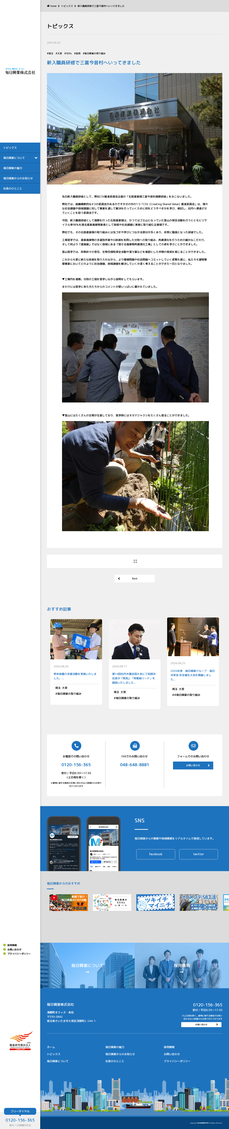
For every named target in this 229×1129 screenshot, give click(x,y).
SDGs (69, 53)
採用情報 (12, 945)
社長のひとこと (12, 188)
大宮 (59, 53)
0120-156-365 (20, 1120)
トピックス (10, 147)
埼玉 (51, 53)
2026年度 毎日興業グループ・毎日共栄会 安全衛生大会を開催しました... (192, 675)
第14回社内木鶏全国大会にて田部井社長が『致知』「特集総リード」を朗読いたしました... (134, 678)
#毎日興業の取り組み (187, 695)
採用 (78, 53)
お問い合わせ (14, 949)
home (53, 6)
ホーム (51, 1047)
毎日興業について (57, 1061)
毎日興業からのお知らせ (18, 178)
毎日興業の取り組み (95, 53)
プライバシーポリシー (19, 953)
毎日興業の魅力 (12, 168)
